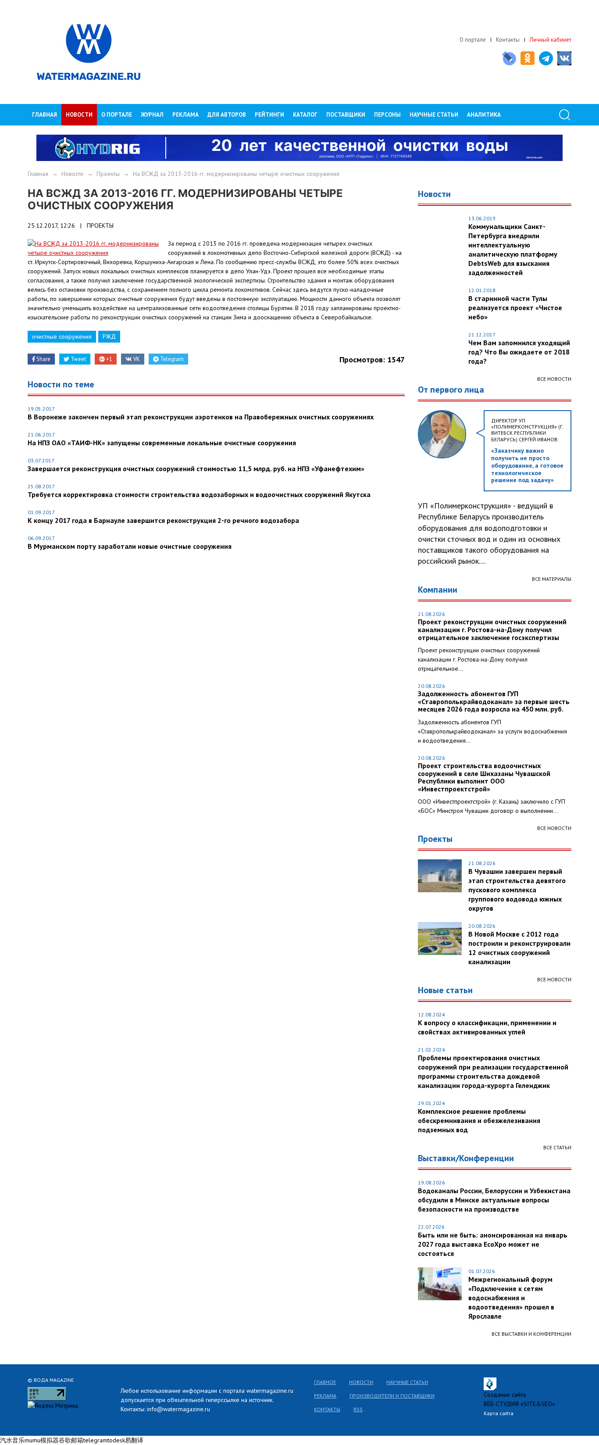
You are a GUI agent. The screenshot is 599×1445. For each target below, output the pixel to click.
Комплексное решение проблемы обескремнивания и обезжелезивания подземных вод (479, 1120)
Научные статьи (407, 1382)
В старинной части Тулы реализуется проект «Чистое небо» (515, 307)
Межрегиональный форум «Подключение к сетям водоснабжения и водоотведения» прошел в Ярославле (511, 1297)
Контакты (508, 40)
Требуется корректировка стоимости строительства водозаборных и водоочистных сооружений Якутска (199, 494)
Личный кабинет (550, 40)
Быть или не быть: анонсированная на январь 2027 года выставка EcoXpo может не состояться (492, 1244)
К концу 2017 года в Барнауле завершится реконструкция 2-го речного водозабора (163, 520)
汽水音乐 (12, 1440)
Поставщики (345, 114)
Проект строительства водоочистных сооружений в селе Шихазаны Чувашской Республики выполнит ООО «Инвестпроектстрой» (484, 777)
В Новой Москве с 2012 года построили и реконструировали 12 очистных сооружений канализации (519, 948)
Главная (44, 114)
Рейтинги (269, 114)
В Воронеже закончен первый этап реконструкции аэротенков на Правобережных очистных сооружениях (201, 416)
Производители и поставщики (392, 1395)
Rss (358, 1409)
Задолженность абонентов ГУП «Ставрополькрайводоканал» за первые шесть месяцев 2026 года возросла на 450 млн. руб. (494, 701)
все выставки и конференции (531, 1334)
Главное (325, 1382)
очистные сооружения (62, 336)
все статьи (557, 1147)
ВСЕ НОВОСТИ (554, 828)
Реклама (185, 114)
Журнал (152, 114)
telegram (95, 1440)
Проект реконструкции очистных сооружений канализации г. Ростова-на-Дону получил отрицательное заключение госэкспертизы (492, 629)
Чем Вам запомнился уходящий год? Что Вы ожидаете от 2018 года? (519, 351)
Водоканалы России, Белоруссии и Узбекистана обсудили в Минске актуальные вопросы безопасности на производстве (494, 1199)
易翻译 (134, 1440)
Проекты (108, 174)
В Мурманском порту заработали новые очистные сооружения (130, 546)
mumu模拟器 (42, 1440)
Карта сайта (498, 1413)
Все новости (554, 379)
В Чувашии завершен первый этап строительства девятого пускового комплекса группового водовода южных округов (517, 889)
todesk (116, 1440)
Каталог (305, 114)
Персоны (387, 114)
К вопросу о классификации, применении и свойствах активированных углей (487, 1027)
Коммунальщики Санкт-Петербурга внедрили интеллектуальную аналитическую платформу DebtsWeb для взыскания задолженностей (512, 249)
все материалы (551, 579)
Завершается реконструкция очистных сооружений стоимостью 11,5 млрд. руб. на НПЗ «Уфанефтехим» (196, 468)
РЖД (109, 336)
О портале (473, 40)
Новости (79, 114)
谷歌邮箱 (71, 1440)
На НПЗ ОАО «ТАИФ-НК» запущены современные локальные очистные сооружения (162, 442)
